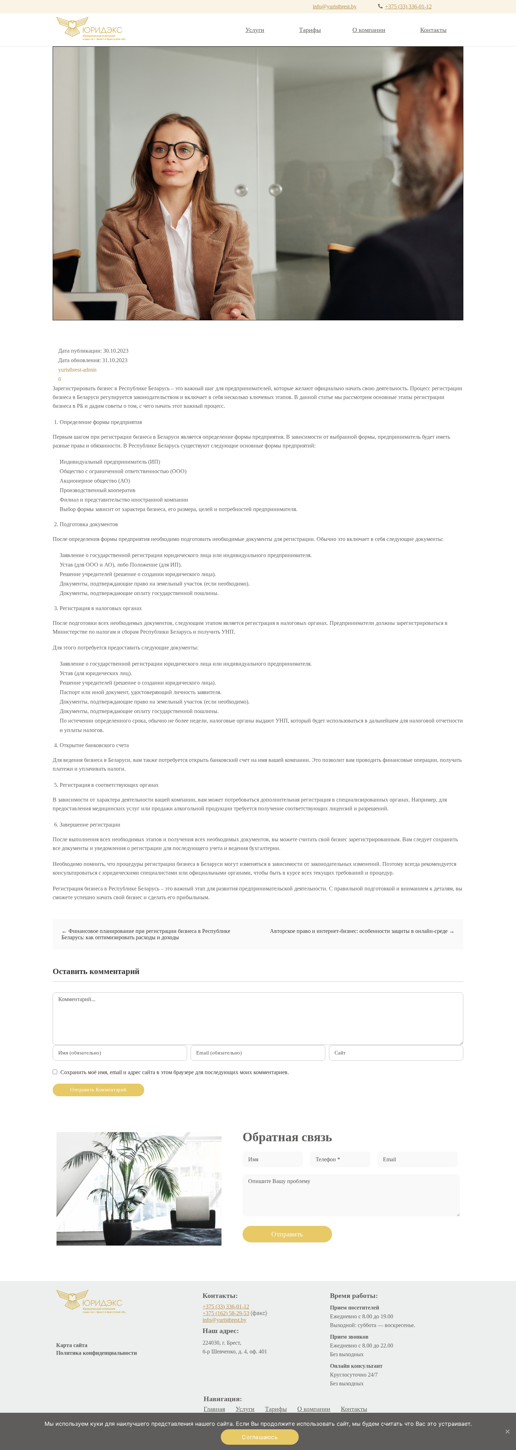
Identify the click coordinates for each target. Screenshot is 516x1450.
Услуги (254, 29)
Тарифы (310, 29)
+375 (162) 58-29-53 (226, 1313)
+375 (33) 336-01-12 (408, 6)
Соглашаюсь (260, 1437)
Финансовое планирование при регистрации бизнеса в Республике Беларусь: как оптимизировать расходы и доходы (145, 934)
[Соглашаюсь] (507, 1431)
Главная (214, 1408)
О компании (368, 29)
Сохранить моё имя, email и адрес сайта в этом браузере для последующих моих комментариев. (174, 1072)
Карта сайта (71, 1345)
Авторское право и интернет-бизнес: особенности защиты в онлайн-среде (362, 931)
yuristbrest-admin (77, 370)
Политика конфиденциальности (96, 1353)
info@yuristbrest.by (335, 6)
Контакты (433, 29)
